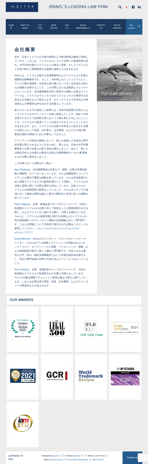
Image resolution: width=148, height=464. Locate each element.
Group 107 (79, 456)
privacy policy (57, 460)
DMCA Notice (97, 460)
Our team (39, 27)
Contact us (101, 27)
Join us (67, 27)
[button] (127, 7)
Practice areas (25, 27)
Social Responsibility (83, 27)
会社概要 (11, 27)
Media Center (53, 27)
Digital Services (117, 27)
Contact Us (132, 458)
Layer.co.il (57, 456)
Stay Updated (131, 27)
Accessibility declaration (77, 460)
